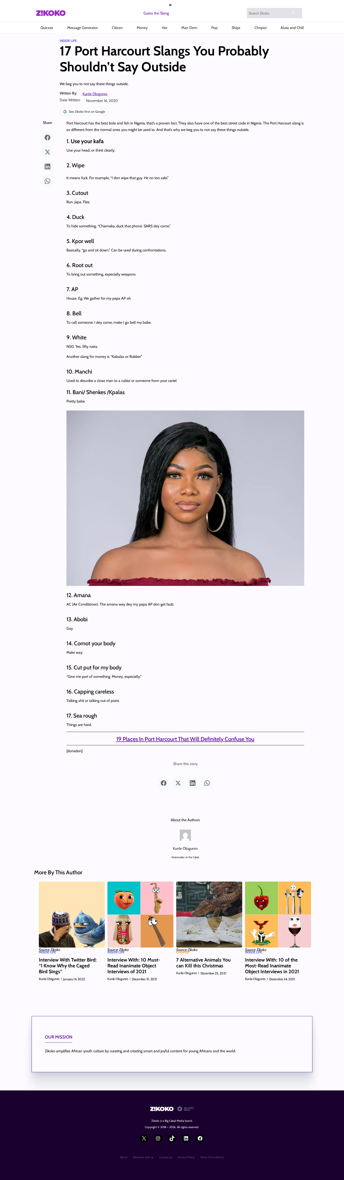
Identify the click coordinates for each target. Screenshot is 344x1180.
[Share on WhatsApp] (47, 181)
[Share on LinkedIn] (47, 166)
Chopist (183, 952)
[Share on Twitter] (47, 152)
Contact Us (165, 1157)
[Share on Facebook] (47, 137)
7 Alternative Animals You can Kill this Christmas (203, 963)
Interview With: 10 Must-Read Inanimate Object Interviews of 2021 (133, 965)
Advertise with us (143, 1157)
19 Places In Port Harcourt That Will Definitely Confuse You (185, 739)
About (123, 1157)
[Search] (293, 12)
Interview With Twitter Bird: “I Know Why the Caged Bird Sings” (68, 965)
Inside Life (68, 41)
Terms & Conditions (212, 1157)
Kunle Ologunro (95, 94)
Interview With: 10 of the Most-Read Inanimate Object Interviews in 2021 (272, 965)
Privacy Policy (186, 1157)
